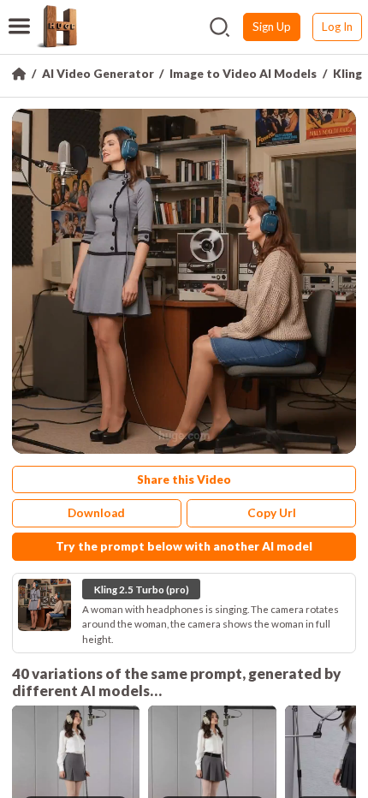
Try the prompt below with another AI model (184, 546)
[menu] (19, 15)
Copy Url (271, 513)
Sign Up (271, 26)
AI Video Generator (98, 73)
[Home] (19, 73)
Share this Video (184, 479)
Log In (337, 26)
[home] (56, 26)
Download (96, 513)
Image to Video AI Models (243, 73)
